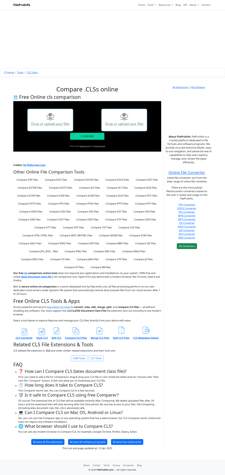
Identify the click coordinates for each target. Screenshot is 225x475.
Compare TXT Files (101, 227)
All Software (198, 87)
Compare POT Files (146, 195)
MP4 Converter (187, 215)
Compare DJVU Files (30, 243)
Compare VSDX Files (30, 211)
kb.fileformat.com (34, 165)
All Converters (187, 246)
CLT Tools (96, 358)
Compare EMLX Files (133, 251)
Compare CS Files (60, 259)
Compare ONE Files (29, 219)
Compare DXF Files (88, 243)
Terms (106, 465)
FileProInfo (21, 5)
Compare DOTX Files (60, 187)
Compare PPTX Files (117, 203)
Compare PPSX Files (87, 203)
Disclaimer (128, 465)
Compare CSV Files (129, 227)
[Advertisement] (112, 45)
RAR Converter (186, 237)
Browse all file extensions (47, 442)
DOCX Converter (186, 208)
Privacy (116, 465)
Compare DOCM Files (86, 179)
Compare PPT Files (146, 203)
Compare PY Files (74, 267)
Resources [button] (165, 5)
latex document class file (36, 276)
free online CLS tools (58, 307)
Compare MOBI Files (111, 235)
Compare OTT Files (45, 227)
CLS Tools (32, 72)
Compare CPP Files (116, 259)
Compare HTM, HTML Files (37, 235)
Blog (178, 5)
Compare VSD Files (60, 211)
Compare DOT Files (147, 179)
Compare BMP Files (117, 243)
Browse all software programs (87, 442)
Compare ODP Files (87, 219)
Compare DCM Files (140, 235)
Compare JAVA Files (88, 259)
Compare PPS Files (58, 203)
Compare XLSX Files (146, 187)
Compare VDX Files (144, 211)
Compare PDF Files (27, 179)
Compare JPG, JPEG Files (43, 251)
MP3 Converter (187, 219)
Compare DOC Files (56, 179)
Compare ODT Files (58, 219)
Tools (20, 72)
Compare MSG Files (32, 259)
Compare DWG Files (59, 243)
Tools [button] (151, 5)
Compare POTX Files (29, 203)
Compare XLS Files (89, 187)
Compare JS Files (143, 259)
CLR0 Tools (79, 358)
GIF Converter (187, 230)
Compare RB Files (101, 267)
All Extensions (180, 87)
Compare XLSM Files (88, 195)
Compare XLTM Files (28, 195)
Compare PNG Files (76, 251)
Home (141, 5)
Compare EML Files (104, 251)
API (185, 5)
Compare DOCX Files (117, 179)
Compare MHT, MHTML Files (76, 235)
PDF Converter (186, 204)
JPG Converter (187, 212)
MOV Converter (187, 226)
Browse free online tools (127, 442)
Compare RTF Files (73, 227)
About (86, 465)
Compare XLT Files (117, 187)
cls (26, 273)
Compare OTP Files (116, 219)
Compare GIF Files (145, 243)
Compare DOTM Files (30, 187)
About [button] (193, 5)
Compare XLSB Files (58, 195)
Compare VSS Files (88, 211)
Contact (205, 5)
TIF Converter (187, 223)
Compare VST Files (116, 211)
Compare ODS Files (145, 219)
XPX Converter (187, 234)
